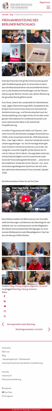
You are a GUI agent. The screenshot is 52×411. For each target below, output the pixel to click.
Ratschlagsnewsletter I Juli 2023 (29, 329)
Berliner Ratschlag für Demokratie (28, 410)
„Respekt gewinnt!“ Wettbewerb (16, 359)
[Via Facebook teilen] (26, 296)
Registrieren (45, 2)
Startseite (5, 15)
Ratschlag (16, 289)
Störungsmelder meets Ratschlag (21, 324)
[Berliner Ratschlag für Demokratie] (17, 5)
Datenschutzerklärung (11, 379)
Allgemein (34, 286)
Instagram (8, 396)
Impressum (7, 375)
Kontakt (5, 371)
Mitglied (25, 286)
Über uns (6, 351)
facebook (7, 388)
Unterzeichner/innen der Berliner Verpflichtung (22, 363)
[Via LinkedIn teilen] (26, 301)
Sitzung (18, 286)
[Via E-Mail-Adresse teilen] (26, 311)
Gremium (33, 289)
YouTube (8, 392)
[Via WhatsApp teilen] (26, 316)
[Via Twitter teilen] (26, 306)
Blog (11, 15)
